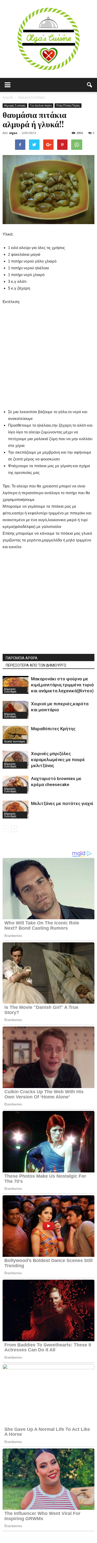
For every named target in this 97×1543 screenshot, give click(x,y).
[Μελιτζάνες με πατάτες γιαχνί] (15, 810)
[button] (90, 85)
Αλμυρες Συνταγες (15, 105)
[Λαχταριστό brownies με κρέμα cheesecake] (15, 785)
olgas (13, 133)
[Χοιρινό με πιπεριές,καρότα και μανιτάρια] (15, 710)
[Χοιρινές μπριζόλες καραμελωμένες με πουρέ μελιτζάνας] (15, 760)
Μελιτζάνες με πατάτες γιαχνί (62, 803)
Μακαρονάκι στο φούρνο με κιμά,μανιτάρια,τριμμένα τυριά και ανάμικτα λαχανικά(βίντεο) (62, 684)
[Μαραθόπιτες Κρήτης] (15, 735)
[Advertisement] (48, 353)
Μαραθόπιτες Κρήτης (53, 728)
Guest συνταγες (14, 741)
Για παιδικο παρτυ (41, 105)
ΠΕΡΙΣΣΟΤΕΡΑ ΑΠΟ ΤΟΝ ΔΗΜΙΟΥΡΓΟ (36, 665)
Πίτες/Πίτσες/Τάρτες (68, 105)
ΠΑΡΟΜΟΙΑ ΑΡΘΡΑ (22, 658)
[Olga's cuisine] (48, 39)
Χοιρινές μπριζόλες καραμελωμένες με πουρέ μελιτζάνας (58, 759)
